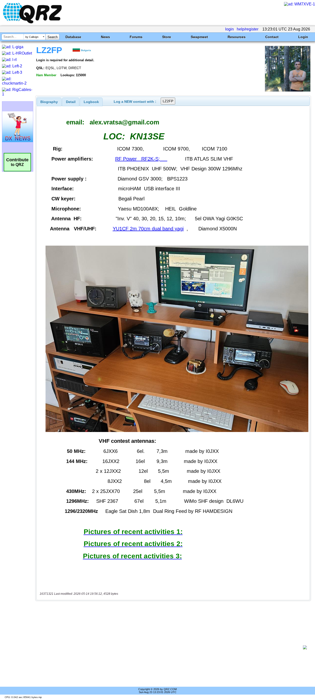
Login (303, 37)
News (105, 37)
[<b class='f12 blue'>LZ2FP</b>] (288, 90)
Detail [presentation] (71, 102)
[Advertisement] (171, 647)
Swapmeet (199, 37)
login (229, 29)
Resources (237, 37)
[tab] (49, 102)
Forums (136, 37)
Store (166, 37)
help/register (247, 29)
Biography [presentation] (49, 102)
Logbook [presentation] (91, 102)
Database (73, 37)
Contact (272, 37)
